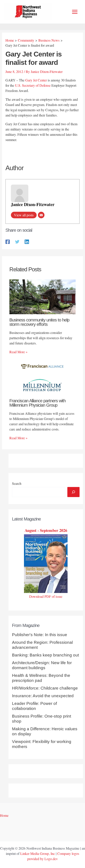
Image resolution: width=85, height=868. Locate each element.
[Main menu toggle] (75, 12)
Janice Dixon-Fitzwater (32, 204)
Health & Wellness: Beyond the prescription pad (41, 678)
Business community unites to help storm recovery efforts (39, 322)
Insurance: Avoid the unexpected (43, 695)
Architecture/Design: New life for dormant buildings (42, 665)
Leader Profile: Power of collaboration (34, 706)
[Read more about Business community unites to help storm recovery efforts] (42, 296)
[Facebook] (7, 241)
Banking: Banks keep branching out (45, 655)
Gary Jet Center (36, 80)
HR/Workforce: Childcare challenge (45, 688)
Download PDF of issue (45, 596)
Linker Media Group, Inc (37, 853)
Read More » (18, 351)
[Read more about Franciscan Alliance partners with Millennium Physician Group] (42, 376)
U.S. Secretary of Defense (33, 85)
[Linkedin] (27, 241)
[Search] (73, 492)
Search (16, 483)
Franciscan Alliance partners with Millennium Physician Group (37, 403)
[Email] (41, 215)
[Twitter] (17, 241)
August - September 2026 (46, 530)
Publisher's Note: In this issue (39, 634)
